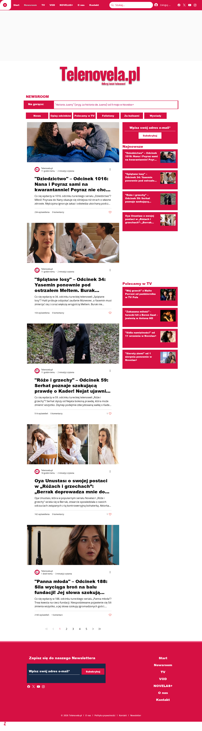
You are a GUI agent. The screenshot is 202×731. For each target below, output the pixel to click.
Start (163, 658)
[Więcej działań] (111, 169)
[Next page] (93, 629)
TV (163, 672)
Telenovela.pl (100, 73)
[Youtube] (189, 5)
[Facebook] (179, 5)
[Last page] (99, 629)
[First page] (46, 629)
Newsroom (163, 665)
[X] (184, 5)
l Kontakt (122, 715)
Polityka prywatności (106, 715)
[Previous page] (53, 629)
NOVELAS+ (163, 686)
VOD (163, 679)
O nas (163, 693)
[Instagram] (195, 5)
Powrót (4, 720)
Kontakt (163, 699)
